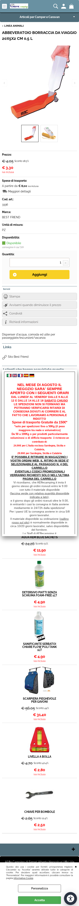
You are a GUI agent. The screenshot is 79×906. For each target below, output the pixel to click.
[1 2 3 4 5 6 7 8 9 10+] (39, 263)
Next (74, 83)
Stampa (14, 296)
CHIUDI (76, 866)
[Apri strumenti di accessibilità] (70, 898)
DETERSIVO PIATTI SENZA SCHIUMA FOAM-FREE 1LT (39, 594)
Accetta (39, 900)
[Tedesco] (32, 376)
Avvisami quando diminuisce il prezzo (35, 305)
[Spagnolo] (26, 376)
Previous (4, 83)
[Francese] (20, 376)
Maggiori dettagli (19, 191)
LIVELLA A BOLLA (39, 756)
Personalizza (39, 888)
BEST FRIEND (11, 217)
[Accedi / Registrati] (64, 6)
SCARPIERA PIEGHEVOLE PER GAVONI (39, 700)
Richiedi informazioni (23, 322)
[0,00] (72, 6)
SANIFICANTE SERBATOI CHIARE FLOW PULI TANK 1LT (39, 647)
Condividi (15, 313)
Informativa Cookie (23, 878)
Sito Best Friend (18, 356)
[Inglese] (15, 376)
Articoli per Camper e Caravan (40, 17)
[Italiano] (9, 376)
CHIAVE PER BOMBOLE (39, 811)
